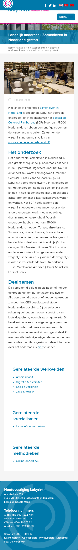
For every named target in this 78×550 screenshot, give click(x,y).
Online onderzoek (27, 461)
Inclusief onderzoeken (30, 426)
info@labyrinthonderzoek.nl (39, 498)
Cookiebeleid (29, 537)
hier (40, 347)
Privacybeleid (46, 537)
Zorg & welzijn (25, 391)
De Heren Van (17, 541)
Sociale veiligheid (27, 386)
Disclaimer (62, 537)
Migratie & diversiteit (29, 382)
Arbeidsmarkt (24, 377)
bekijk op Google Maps (17, 502)
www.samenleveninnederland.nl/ (29, 142)
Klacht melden (12, 537)
